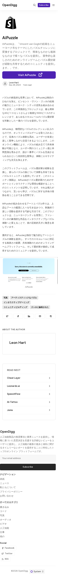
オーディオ (5, 519)
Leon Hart (14, 82)
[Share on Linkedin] (29, 316)
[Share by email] (40, 316)
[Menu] (53, 5)
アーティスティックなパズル (24, 297)
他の (2, 536)
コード (3, 511)
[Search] (34, 5)
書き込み (4, 507)
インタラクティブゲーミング (16, 302)
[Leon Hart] (5, 84)
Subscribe (44, 5)
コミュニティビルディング (15, 307)
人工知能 (4, 528)
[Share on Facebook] (18, 316)
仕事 (2, 532)
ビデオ (3, 523)
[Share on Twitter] (7, 316)
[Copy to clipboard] (51, 316)
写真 (6, 297)
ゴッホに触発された (40, 307)
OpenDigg (23, 571)
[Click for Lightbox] (29, 270)
